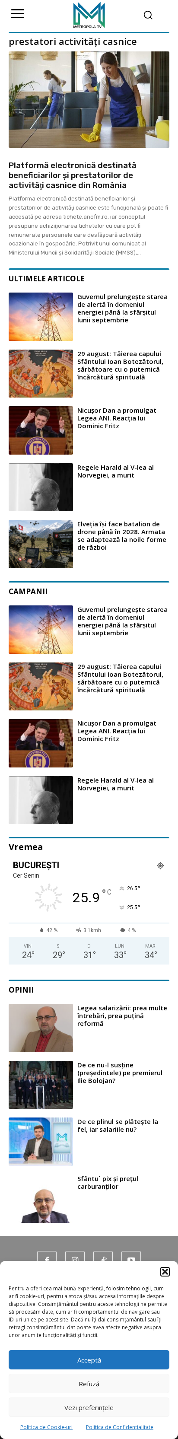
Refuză (89, 1383)
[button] (165, 1271)
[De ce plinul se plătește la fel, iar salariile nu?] (41, 1141)
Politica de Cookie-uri (46, 1427)
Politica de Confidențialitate (119, 1427)
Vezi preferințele (89, 1407)
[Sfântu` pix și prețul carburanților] (41, 1199)
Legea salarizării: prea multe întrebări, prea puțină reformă (122, 1015)
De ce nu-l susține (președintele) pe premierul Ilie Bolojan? (119, 1072)
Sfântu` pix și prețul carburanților (107, 1182)
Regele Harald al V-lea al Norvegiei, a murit (115, 471)
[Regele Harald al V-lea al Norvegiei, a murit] (41, 487)
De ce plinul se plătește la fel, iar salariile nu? (117, 1125)
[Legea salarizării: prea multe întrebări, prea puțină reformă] (41, 1028)
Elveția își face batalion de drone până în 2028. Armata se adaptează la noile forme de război (121, 535)
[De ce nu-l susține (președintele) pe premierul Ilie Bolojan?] (41, 1085)
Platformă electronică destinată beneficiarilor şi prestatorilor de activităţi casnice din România (73, 175)
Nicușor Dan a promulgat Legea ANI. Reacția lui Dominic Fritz (116, 418)
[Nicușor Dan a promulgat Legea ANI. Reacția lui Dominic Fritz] (41, 430)
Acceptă (89, 1360)
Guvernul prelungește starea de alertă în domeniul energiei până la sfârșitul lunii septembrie (122, 308)
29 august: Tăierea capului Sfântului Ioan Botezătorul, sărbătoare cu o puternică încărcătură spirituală (120, 365)
